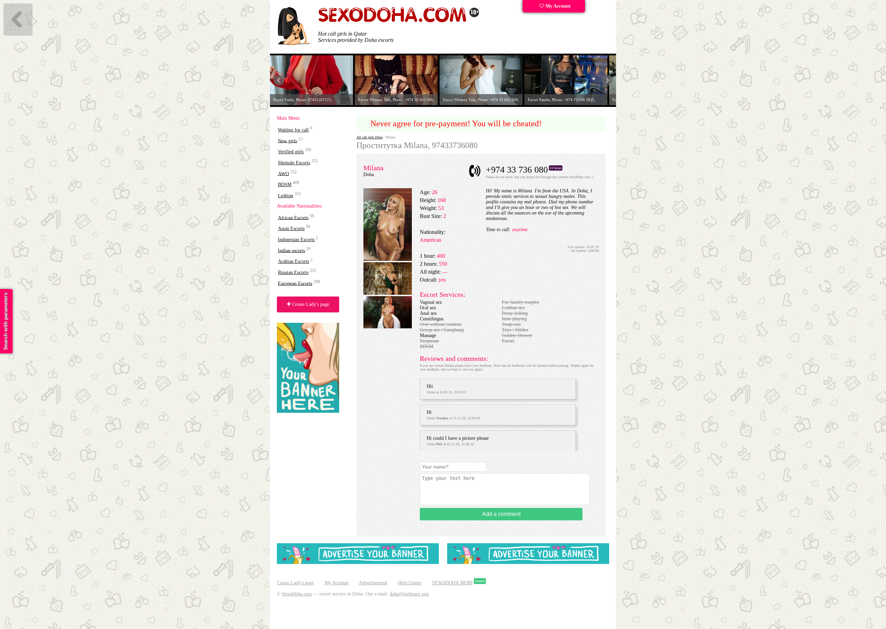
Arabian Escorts (293, 261)
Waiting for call (293, 130)
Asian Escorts (291, 228)
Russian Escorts (293, 272)
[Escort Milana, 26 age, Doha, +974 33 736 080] (387, 259)
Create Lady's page (310, 304)
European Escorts (295, 283)
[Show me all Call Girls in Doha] (398, 21)
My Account (557, 6)
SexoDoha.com (297, 593)
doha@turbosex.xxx (409, 593)
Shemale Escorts (294, 162)
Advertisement (373, 582)
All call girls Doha (369, 137)
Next (607, 80)
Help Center (410, 582)
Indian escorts (291, 250)
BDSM (284, 184)
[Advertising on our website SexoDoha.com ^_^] (358, 562)
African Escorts (293, 217)
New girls (287, 140)
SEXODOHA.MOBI (452, 582)
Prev (278, 80)
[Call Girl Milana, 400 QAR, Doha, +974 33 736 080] (387, 293)
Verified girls (291, 151)
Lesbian (285, 195)
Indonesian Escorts (296, 239)
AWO (283, 173)
